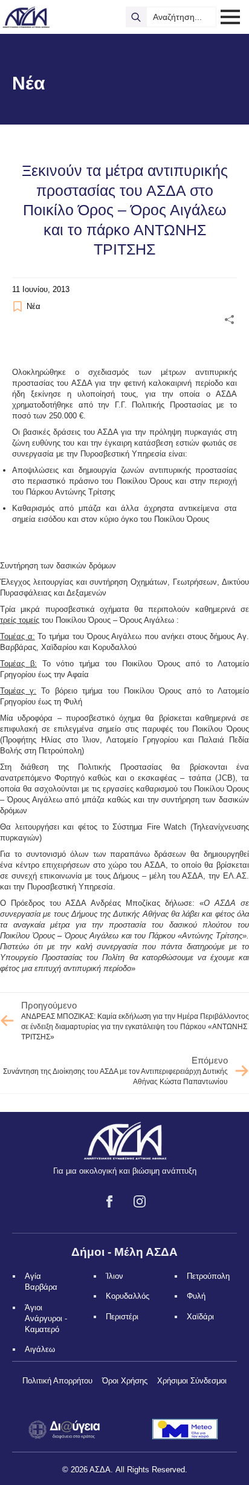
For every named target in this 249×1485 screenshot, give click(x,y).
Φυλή (196, 1296)
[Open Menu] (230, 17)
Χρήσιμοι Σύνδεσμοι (192, 1380)
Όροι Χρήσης (124, 1380)
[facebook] (109, 1201)
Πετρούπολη (208, 1276)
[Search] (136, 17)
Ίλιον (114, 1276)
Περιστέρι (122, 1316)
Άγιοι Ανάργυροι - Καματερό (46, 1318)
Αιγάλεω (40, 1349)
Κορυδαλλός (127, 1296)
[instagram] (140, 1201)
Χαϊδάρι (200, 1316)
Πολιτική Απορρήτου (57, 1380)
